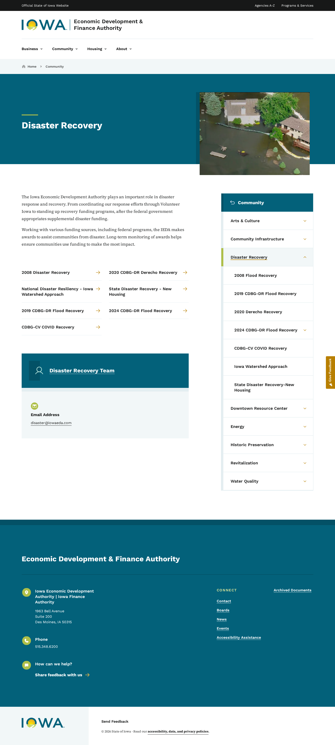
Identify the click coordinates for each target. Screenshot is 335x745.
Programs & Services (297, 5)
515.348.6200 (46, 646)
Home (32, 66)
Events (223, 628)
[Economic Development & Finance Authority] (44, 24)
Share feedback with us (58, 674)
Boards (223, 610)
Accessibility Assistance (239, 637)
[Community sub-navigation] (76, 49)
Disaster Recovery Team (82, 370)
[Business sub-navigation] (41, 49)
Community (55, 66)
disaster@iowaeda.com (51, 423)
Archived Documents (293, 590)
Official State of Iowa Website (45, 5)
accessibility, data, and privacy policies (178, 731)
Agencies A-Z (265, 5)
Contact (224, 601)
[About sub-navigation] (130, 49)
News (222, 619)
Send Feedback (115, 721)
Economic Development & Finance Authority (108, 24)
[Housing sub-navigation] (105, 49)
